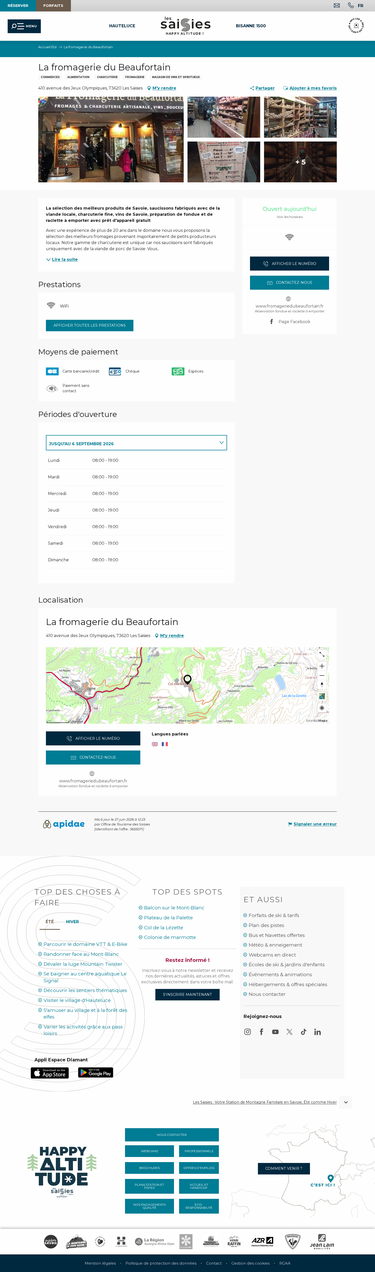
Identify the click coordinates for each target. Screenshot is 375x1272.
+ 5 (300, 162)
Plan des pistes (266, 925)
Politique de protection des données (161, 1263)
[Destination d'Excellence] (100, 1241)
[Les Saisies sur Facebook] (261, 1034)
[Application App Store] (50, 1072)
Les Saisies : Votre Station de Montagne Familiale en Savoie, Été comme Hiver (265, 1102)
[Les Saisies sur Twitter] (289, 1034)
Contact (214, 1263)
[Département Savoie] (121, 1241)
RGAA (285, 1263)
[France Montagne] (76, 1241)
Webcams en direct (272, 955)
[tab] (131, 443)
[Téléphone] (347, 6)
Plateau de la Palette (168, 918)
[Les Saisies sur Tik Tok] (303, 1034)
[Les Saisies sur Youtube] (275, 1034)
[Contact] (333, 6)
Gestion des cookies (250, 1263)
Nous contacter (267, 994)
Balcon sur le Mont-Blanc (174, 908)
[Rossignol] (293, 1241)
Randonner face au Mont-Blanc (81, 954)
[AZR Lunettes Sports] (262, 1241)
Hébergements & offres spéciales (288, 984)
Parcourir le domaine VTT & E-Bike (85, 944)
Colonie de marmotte (170, 937)
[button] (360, 5)
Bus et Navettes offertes (277, 935)
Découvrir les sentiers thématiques (85, 990)
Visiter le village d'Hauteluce (77, 1000)
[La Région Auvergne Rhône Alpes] (154, 1241)
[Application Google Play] (96, 1072)
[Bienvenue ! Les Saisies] (62, 1170)
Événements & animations (280, 974)
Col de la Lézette (163, 928)
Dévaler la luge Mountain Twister (83, 964)
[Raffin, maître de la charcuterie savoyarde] (234, 1241)
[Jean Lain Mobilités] (322, 1241)
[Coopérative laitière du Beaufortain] (211, 1241)
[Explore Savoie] (50, 1241)
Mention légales (100, 1263)
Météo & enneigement (275, 945)
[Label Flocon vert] (186, 1241)
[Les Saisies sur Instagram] (247, 1034)
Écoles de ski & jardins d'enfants (287, 965)
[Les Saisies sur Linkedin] (317, 1034)
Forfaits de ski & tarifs (274, 915)
